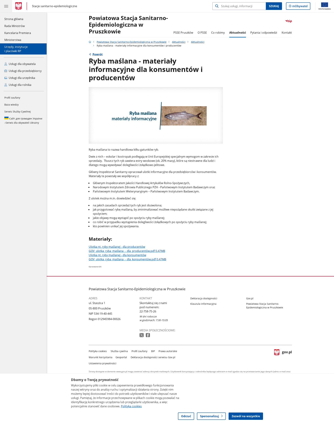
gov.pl (287, 356)
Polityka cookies (98, 351)
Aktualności (237, 32)
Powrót (98, 54)
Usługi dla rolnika (19, 85)
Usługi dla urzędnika (21, 78)
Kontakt (287, 32)
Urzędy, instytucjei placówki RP (16, 49)
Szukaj (274, 6)
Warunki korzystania (100, 357)
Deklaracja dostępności (203, 298)
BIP (153, 351)
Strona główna (17, 19)
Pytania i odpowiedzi (263, 32)
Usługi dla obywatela (22, 64)
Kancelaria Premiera (17, 33)
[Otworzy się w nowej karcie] (142, 335)
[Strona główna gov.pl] (19, 6)
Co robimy (218, 32)
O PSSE (202, 32)
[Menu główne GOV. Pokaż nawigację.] (6, 6)
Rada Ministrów (14, 26)
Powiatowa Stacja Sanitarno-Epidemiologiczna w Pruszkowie (128, 25)
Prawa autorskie (167, 351)
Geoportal (121, 357)
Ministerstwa (12, 40)
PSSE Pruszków (183, 32)
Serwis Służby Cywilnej (17, 111)
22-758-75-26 (148, 311)
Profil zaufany (12, 97)
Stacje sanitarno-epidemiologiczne (54, 6)
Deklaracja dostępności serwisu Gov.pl (153, 357)
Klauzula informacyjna (203, 303)
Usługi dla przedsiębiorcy (25, 71)
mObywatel (300, 7)
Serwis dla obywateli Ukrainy (23, 120)
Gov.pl (249, 298)
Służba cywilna (119, 351)
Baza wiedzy (11, 104)
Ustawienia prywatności (102, 363)
